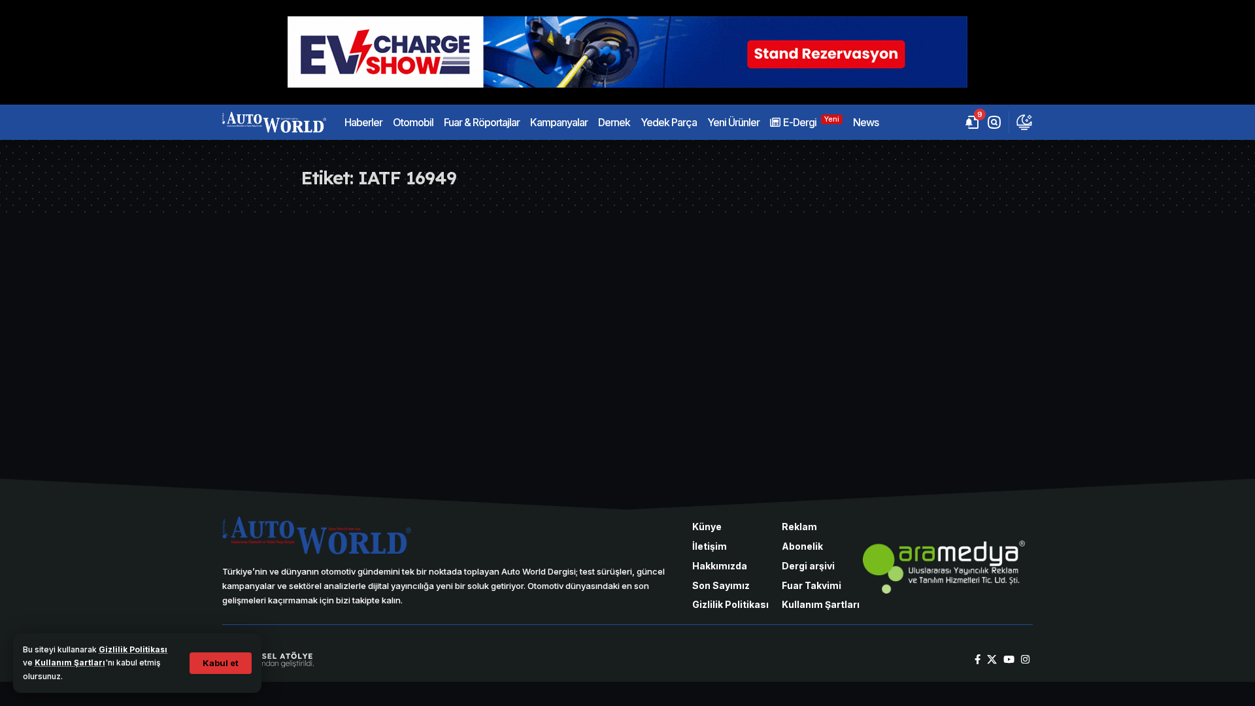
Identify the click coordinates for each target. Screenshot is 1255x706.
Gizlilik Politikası (133, 649)
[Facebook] (977, 659)
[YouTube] (1009, 659)
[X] (992, 659)
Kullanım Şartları (70, 662)
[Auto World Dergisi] (274, 122)
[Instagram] (1025, 659)
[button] (221, 663)
